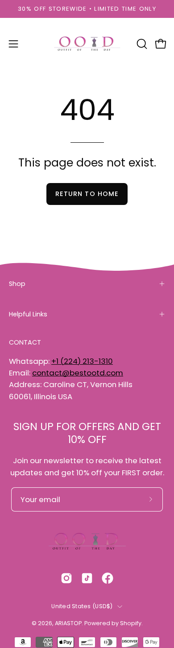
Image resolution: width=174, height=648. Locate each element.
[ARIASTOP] (87, 44)
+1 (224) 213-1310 (82, 361)
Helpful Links (28, 314)
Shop (17, 283)
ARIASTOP (68, 623)
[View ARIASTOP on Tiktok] (87, 578)
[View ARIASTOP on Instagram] (66, 578)
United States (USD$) (81, 606)
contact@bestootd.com (77, 372)
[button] (141, 44)
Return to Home (87, 193)
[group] (87, 9)
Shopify (130, 623)
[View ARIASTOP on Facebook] (107, 578)
